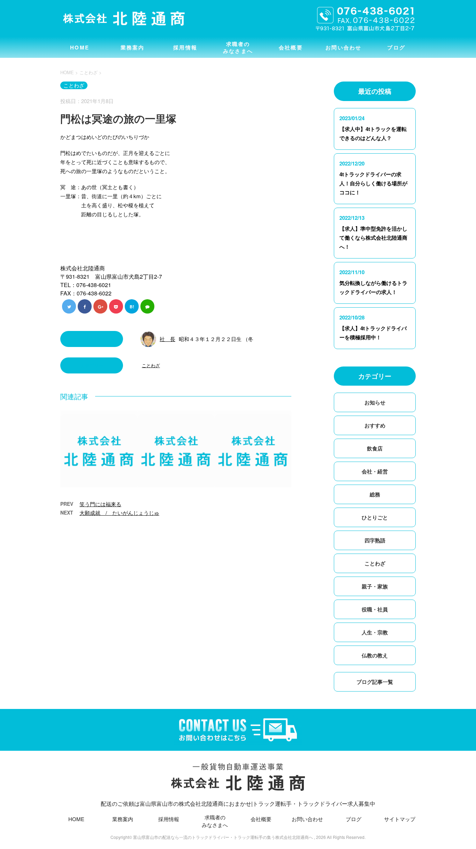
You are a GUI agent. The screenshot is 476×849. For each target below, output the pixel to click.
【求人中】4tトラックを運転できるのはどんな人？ (373, 133)
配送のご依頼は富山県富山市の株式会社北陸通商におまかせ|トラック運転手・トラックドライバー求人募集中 (238, 804)
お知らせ (374, 402)
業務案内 (133, 47)
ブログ (396, 47)
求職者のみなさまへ (238, 47)
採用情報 (185, 47)
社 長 (167, 338)
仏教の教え (375, 655)
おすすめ (374, 425)
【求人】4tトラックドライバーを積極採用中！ (373, 332)
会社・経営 (375, 471)
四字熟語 (374, 540)
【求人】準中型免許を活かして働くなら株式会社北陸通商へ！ (373, 237)
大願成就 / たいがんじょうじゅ (119, 512)
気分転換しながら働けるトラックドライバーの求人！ (373, 287)
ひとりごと (375, 517)
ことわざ (151, 365)
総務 (375, 494)
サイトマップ (399, 819)
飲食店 (375, 448)
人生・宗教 (375, 632)
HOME (79, 47)
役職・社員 (375, 609)
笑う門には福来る (100, 504)
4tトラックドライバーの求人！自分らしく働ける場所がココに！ (373, 183)
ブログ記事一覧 (374, 682)
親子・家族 (375, 586)
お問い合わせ (343, 47)
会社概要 (291, 47)
